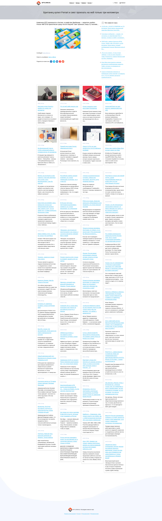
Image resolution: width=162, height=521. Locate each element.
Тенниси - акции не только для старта (46, 258)
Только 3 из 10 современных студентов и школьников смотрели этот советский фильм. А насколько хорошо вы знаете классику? (114, 266)
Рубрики (83, 2)
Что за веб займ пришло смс (69, 106)
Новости (71, 2)
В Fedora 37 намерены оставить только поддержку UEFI (46, 305)
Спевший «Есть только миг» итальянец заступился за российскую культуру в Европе (69, 308)
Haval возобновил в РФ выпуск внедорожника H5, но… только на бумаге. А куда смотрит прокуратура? (69, 388)
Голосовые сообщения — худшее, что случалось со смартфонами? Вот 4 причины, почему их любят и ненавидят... (113, 35)
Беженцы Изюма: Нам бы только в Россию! (46, 281)
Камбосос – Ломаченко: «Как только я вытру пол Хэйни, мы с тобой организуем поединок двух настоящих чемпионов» (92, 417)
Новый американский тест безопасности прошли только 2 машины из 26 (47, 358)
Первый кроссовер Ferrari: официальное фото (68, 147)
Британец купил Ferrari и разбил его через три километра (45, 108)
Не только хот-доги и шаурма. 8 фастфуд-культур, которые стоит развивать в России (69, 414)
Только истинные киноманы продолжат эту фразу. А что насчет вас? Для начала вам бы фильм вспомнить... (92, 231)
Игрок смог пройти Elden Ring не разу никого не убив (114, 149)
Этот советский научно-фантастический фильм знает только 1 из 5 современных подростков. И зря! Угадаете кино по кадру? (114, 324)
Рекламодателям (95, 513)
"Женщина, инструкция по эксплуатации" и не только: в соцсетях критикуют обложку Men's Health (69, 232)
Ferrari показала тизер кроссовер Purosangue (90, 107)
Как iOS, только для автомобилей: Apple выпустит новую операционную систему (47, 331)
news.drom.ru (46, 53)
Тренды (78, 2)
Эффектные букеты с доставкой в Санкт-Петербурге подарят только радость (69, 335)
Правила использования (70, 513)
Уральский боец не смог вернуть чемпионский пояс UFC (113, 108)
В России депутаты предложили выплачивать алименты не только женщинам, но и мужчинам (68, 205)
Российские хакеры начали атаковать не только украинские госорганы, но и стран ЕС (69, 178)
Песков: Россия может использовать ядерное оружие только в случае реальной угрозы (90, 256)
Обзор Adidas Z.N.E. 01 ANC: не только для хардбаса (47, 234)
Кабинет (123, 2)
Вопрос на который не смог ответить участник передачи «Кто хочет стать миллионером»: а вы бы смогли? (46, 179)
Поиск (116, 2)
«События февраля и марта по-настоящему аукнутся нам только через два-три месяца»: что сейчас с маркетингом (92, 309)
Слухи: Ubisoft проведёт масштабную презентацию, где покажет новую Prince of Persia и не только (91, 335)
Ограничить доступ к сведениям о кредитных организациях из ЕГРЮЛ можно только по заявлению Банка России (91, 392)
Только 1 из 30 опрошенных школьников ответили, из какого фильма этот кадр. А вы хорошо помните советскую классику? (114, 208)
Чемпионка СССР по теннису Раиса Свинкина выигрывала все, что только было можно (69, 361)
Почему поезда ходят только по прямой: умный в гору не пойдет (69, 259)
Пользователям (85, 513)
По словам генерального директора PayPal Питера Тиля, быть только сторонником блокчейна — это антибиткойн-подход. (113, 237)
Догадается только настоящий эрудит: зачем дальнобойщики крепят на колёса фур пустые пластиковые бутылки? (114, 179)
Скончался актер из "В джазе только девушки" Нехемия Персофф (47, 383)
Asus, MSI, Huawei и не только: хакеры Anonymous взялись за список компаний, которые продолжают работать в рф (92, 445)
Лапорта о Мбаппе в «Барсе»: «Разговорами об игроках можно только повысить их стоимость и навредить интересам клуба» (114, 295)
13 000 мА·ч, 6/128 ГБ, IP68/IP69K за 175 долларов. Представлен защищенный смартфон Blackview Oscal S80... (112, 28)
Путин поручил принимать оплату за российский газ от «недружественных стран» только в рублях (69, 440)
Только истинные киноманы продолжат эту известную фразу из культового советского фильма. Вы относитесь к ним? (91, 284)
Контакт (90, 2)
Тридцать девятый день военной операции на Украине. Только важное (45, 435)
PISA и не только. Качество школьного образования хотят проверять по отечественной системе (92, 203)
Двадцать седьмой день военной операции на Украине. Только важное (67, 284)
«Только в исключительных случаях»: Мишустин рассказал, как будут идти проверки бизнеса (91, 178)
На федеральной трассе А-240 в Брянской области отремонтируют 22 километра (47, 150)
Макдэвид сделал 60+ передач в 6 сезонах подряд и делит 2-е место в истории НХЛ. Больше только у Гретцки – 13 (92, 363)
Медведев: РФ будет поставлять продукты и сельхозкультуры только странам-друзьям (45, 409)
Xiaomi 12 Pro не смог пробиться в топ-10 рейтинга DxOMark (92, 148)
